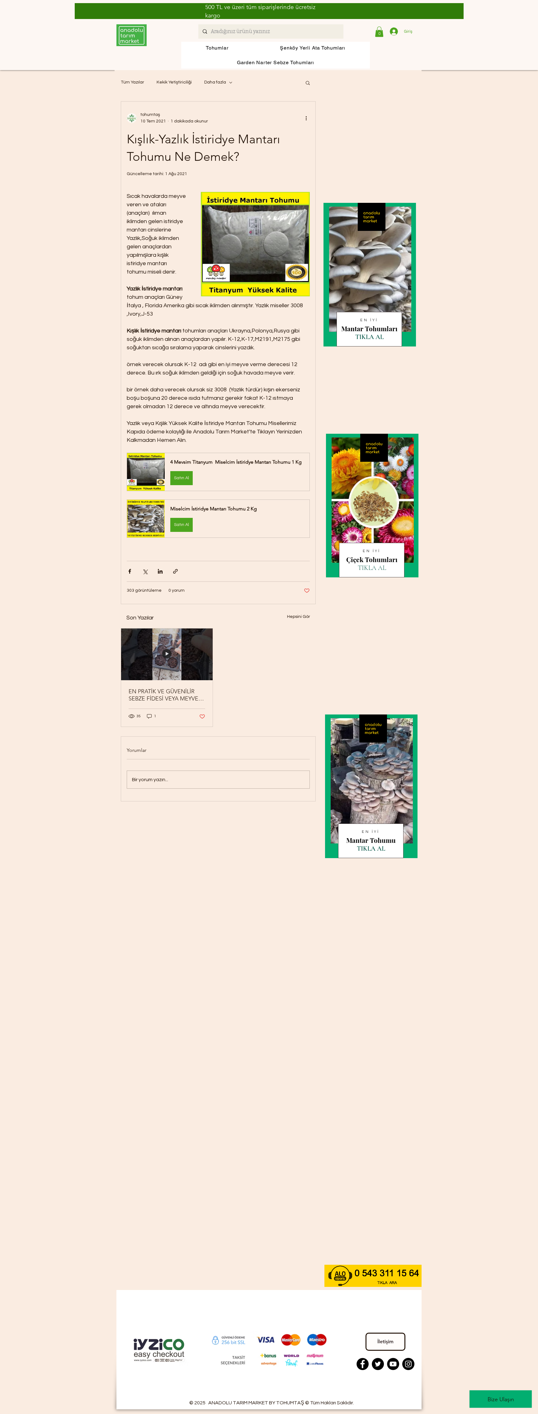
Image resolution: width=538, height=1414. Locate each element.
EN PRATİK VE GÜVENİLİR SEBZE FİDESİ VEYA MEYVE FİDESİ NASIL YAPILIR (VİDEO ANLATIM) (166, 695)
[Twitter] (378, 1364)
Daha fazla (215, 82)
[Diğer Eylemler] (306, 118)
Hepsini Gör (298, 616)
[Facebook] (362, 1364)
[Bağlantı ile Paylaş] (175, 571)
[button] (379, 31)
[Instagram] (408, 1364)
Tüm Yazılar (132, 82)
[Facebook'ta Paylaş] (130, 571)
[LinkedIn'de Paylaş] (160, 571)
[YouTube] (393, 1364)
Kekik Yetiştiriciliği (174, 82)
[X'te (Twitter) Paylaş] (145, 571)
